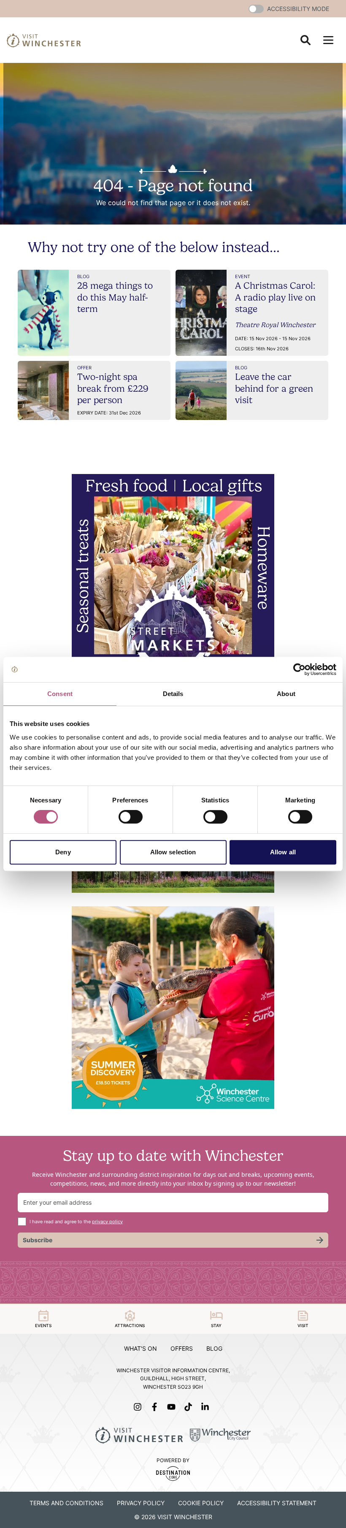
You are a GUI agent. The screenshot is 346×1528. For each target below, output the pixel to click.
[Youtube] (173, 1407)
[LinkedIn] (207, 1407)
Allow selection (173, 852)
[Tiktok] (190, 1407)
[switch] (131, 817)
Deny (62, 852)
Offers (181, 1348)
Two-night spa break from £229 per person (112, 388)
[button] (256, 9)
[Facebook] (156, 1407)
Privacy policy (141, 1502)
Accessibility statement (276, 1502)
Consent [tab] (60, 693)
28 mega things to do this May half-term (115, 297)
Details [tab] (173, 693)
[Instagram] (139, 1407)
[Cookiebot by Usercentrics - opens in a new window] (299, 669)
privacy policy (107, 1222)
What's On (140, 1348)
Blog (214, 1348)
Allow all (283, 852)
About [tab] (286, 693)
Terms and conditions (66, 1502)
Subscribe (37, 1240)
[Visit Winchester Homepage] (44, 40)
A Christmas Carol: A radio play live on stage (275, 297)
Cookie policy (201, 1502)
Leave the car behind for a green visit (274, 388)
